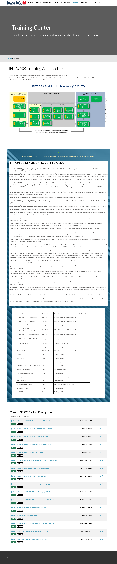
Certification (46, 3)
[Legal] (94, 3)
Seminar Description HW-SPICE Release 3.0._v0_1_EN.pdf (29, 476)
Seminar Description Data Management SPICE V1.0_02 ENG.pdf (31, 468)
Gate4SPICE (66, 3)
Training (75, 3)
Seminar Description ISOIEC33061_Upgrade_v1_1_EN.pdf (29, 507)
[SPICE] (59, 3)
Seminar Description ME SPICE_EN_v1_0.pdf (26, 515)
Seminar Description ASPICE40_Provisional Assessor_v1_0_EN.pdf (32, 444)
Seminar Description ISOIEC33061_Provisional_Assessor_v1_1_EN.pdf (33, 499)
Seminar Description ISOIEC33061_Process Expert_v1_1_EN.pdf (31, 492)
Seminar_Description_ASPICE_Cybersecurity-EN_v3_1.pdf (30, 539)
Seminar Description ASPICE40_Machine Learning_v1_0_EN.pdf (31, 420)
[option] (58, 30)
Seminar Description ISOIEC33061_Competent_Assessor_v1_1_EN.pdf (33, 484)
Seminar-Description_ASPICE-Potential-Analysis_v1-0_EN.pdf (31, 531)
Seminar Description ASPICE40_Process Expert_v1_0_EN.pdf (30, 436)
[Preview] (102, 420)
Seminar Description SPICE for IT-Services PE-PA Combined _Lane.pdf (33, 523)
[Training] (79, 3)
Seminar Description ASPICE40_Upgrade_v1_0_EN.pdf (28, 452)
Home (31, 3)
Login (98, 3)
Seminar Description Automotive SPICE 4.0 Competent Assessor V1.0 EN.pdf (35, 460)
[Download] (101, 420)
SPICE (56, 3)
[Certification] (51, 3)
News (37, 3)
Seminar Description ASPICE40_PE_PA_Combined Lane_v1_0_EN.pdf (32, 428)
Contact (84, 3)
